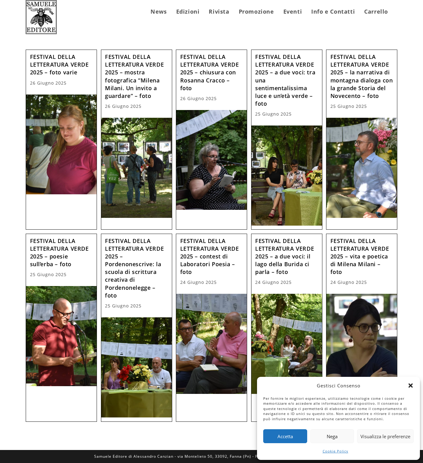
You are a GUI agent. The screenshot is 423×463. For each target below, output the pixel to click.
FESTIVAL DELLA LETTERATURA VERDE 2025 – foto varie (59, 64)
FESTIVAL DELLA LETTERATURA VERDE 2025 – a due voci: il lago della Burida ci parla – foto (284, 256)
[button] (411, 385)
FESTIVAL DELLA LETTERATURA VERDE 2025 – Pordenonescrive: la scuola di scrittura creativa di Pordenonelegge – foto (134, 268)
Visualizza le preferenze (385, 436)
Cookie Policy (335, 451)
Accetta (285, 436)
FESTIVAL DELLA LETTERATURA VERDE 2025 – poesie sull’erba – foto (59, 252)
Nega (332, 436)
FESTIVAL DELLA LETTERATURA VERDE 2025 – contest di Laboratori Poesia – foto (209, 256)
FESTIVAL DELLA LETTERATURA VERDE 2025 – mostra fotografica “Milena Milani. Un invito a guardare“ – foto (134, 76)
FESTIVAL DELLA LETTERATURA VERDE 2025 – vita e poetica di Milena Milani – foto (359, 256)
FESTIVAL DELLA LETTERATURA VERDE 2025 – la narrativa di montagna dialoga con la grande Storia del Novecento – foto (361, 76)
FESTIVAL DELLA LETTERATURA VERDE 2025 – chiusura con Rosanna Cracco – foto (209, 72)
